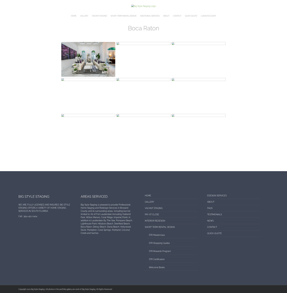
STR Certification (157, 259)
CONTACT (212, 227)
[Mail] (23, 227)
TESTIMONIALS (214, 214)
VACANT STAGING (153, 208)
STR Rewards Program (160, 251)
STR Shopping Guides (159, 243)
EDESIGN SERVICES (217, 195)
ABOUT (210, 202)
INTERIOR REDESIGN (155, 221)
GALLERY (149, 202)
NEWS (210, 221)
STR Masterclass (157, 235)
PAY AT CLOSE (152, 214)
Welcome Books (157, 267)
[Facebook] (19, 227)
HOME (148, 195)
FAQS (209, 208)
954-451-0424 (30, 216)
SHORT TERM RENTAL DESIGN (160, 227)
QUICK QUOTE (214, 233)
